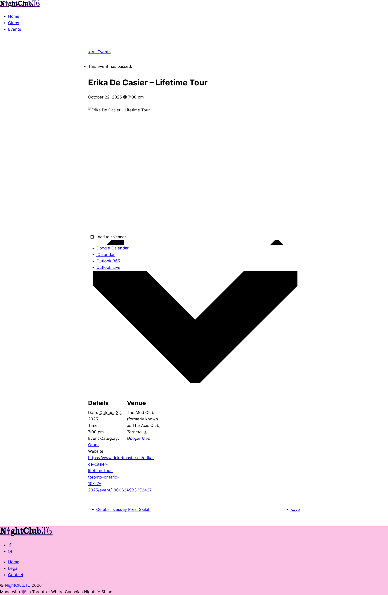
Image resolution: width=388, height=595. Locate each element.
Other (93, 444)
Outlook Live (108, 267)
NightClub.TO (18, 585)
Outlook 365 (108, 261)
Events (14, 29)
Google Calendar (112, 248)
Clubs (13, 22)
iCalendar (105, 254)
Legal (13, 568)
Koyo (295, 509)
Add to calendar (112, 237)
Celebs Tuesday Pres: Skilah (123, 509)
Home (13, 16)
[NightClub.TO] (20, 5)
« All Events (99, 51)
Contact (15, 574)
